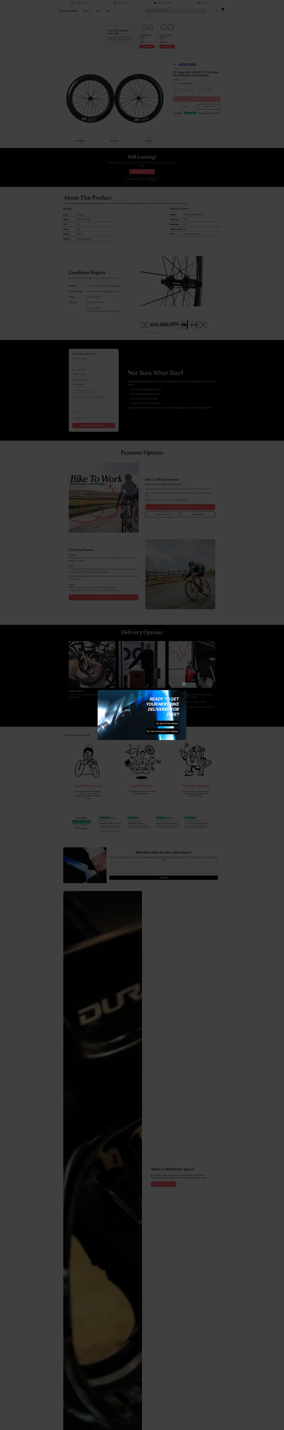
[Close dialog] (183, 684)
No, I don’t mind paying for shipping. (162, 731)
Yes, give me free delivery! (167, 723)
